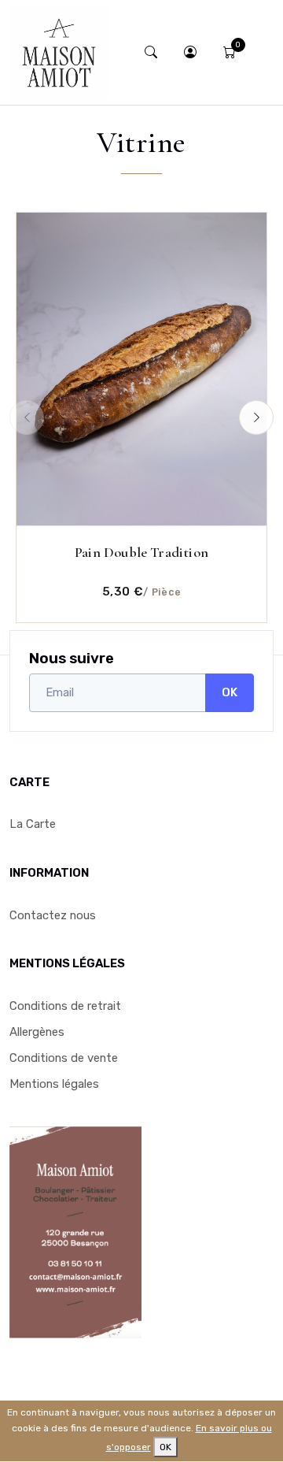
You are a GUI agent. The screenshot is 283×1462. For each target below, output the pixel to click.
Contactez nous (52, 915)
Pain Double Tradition (141, 552)
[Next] (256, 417)
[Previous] (26, 417)
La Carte (32, 824)
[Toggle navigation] (262, 52)
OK (229, 692)
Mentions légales (54, 1084)
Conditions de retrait (65, 1006)
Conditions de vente (63, 1058)
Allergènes (36, 1032)
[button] (191, 52)
